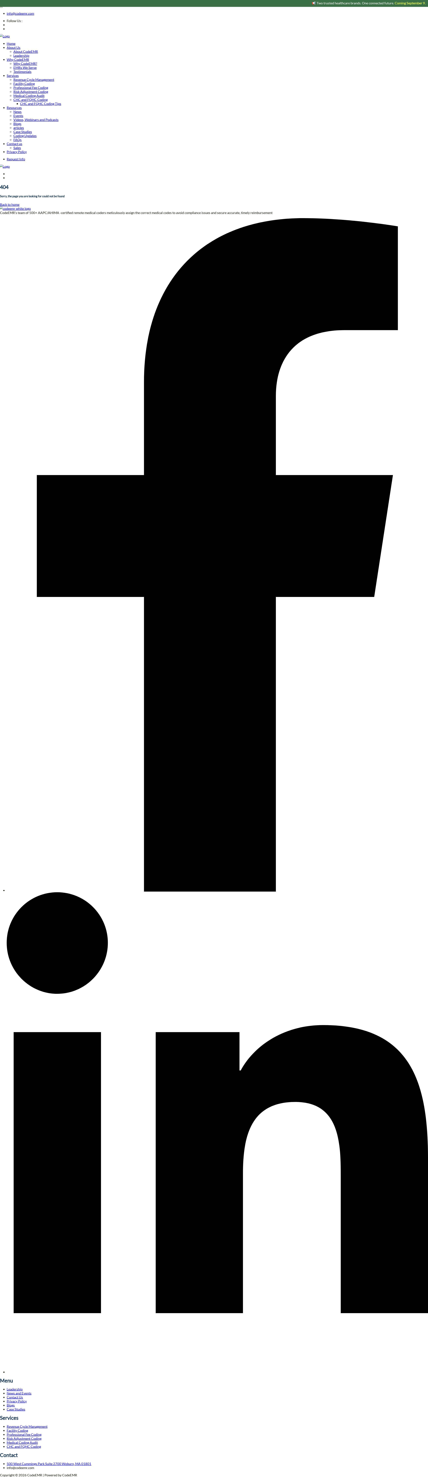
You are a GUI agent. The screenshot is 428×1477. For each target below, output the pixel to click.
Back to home (9, 204)
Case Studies (22, 132)
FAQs (17, 140)
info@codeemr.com (20, 13)
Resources (14, 108)
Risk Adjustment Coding (30, 92)
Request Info (16, 159)
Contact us (14, 144)
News (17, 112)
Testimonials (22, 71)
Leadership (21, 55)
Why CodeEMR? (25, 63)
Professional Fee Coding (30, 88)
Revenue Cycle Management (33, 79)
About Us (13, 47)
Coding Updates (25, 136)
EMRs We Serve (25, 67)
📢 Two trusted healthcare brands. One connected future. (336, 3)
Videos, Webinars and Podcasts (36, 120)
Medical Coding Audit (28, 96)
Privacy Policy (17, 152)
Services (13, 75)
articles (18, 128)
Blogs (17, 124)
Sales (17, 148)
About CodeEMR (25, 51)
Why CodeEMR (18, 59)
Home (11, 43)
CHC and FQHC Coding (30, 100)
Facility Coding (24, 84)
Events (18, 116)
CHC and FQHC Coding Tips (40, 104)
